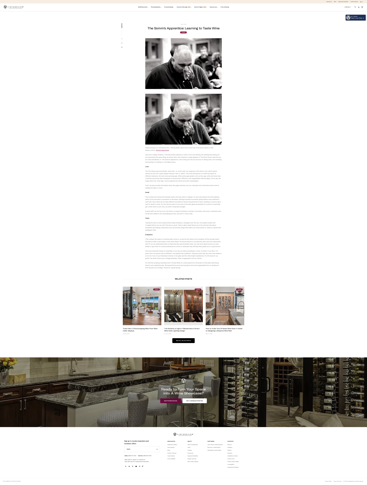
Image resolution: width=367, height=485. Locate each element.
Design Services (192, 458)
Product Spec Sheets (233, 461)
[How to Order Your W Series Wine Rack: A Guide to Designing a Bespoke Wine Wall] (225, 306)
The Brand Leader (16, 481)
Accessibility (230, 464)
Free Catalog (170, 447)
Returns (229, 444)
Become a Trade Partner (213, 447)
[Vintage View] (183, 434)
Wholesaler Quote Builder (214, 450)
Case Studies (171, 456)
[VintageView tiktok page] (143, 466)
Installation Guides (232, 456)
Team (189, 447)
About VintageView (193, 444)
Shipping (229, 447)
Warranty (229, 453)
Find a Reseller (171, 458)
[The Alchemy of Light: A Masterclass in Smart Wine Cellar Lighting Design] (183, 306)
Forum (183, 32)
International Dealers (233, 467)
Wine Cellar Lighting (193, 461)
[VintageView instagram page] (139, 466)
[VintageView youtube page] (136, 466)
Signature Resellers (193, 456)
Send (157, 449)
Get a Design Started (194, 400)
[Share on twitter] (121, 43)
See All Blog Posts (183, 340)
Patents (229, 450)
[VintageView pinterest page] (132, 466)
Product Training (171, 453)
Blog (168, 450)
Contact (348, 7)
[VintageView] (14, 7)
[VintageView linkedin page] (129, 466)
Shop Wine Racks (170, 400)
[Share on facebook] (121, 39)
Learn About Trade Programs (215, 444)
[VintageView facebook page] (125, 466)
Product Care (230, 458)
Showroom (190, 453)
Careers (190, 450)
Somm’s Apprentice (162, 150)
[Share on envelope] (121, 47)
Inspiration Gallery (172, 444)
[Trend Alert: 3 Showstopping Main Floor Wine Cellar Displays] (142, 306)
